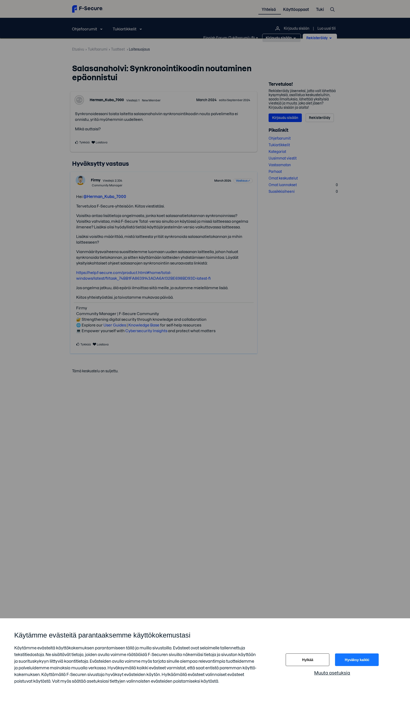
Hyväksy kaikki (357, 660)
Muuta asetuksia (332, 673)
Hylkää (307, 660)
